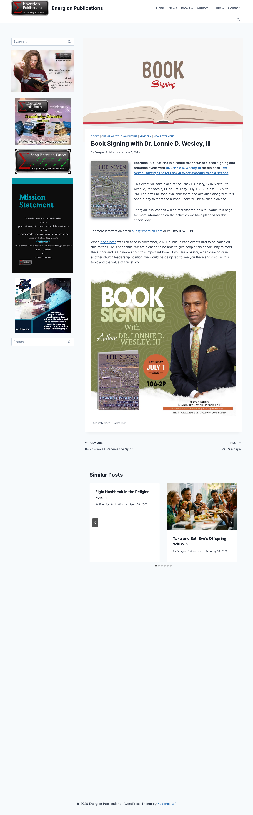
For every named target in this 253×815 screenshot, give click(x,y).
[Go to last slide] (95, 522)
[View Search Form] (238, 19)
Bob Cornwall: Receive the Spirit (109, 446)
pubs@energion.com (147, 231)
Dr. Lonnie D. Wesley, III (183, 168)
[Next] (231, 522)
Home (160, 8)
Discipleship (129, 136)
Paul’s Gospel (232, 446)
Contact (234, 8)
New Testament (164, 136)
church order (101, 423)
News (173, 8)
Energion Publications (107, 152)
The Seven (108, 242)
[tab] (156, 566)
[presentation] (202, 506)
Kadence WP (167, 804)
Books (95, 136)
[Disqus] (163, 633)
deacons (120, 423)
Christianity (110, 136)
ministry (146, 136)
